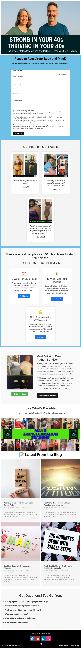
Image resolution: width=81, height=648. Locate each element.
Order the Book (20, 394)
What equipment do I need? (16, 614)
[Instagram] (48, 638)
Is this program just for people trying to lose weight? (27, 602)
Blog (28, 507)
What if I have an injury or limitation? (20, 618)
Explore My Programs (47, 395)
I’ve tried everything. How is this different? (23, 610)
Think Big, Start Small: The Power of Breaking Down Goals (58, 567)
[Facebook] (32, 638)
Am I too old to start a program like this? (22, 606)
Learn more (16, 128)
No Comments (10, 509)
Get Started (24, 296)
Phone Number (17, 100)
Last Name (17, 93)
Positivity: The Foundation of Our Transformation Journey (57, 504)
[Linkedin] (43, 638)
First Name (17, 85)
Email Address (18, 76)
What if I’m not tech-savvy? (16, 622)
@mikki (8, 507)
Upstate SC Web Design (71, 646)
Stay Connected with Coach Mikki (23, 110)
